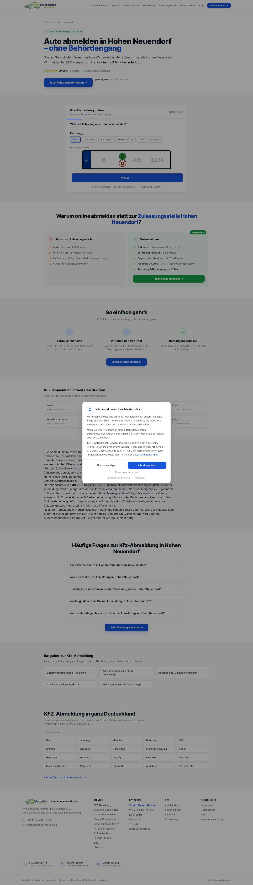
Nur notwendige (106, 465)
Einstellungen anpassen (126, 472)
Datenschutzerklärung (145, 454)
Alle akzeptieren (147, 465)
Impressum (140, 477)
